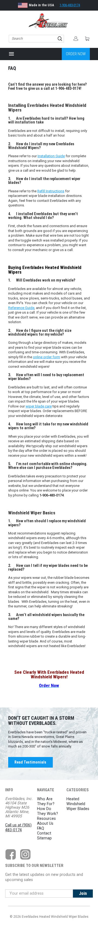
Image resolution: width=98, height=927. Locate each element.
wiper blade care (39, 406)
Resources (46, 818)
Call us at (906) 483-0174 (18, 827)
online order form (46, 357)
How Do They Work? (47, 811)
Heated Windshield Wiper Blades (77, 804)
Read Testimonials (30, 762)
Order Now (76, 53)
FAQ (40, 828)
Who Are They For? (45, 801)
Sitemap (44, 838)
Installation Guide (51, 156)
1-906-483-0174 (70, 5)
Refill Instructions (50, 191)
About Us (45, 823)
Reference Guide (21, 308)
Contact (44, 833)
